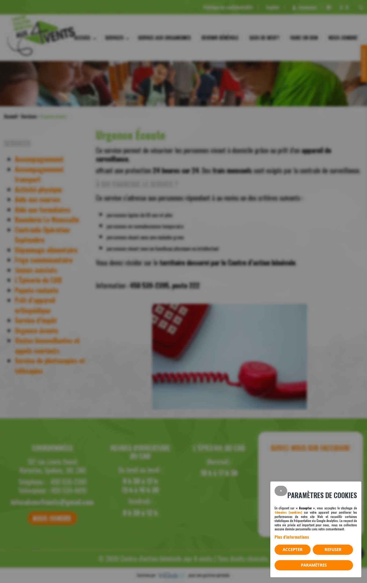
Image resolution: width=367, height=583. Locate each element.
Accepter (293, 549)
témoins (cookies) (288, 512)
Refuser (333, 549)
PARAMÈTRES (314, 565)
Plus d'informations (292, 537)
